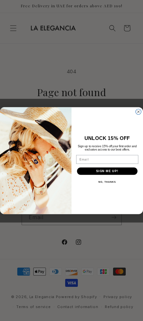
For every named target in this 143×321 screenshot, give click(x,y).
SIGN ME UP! (107, 170)
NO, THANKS (107, 182)
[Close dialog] (138, 111)
